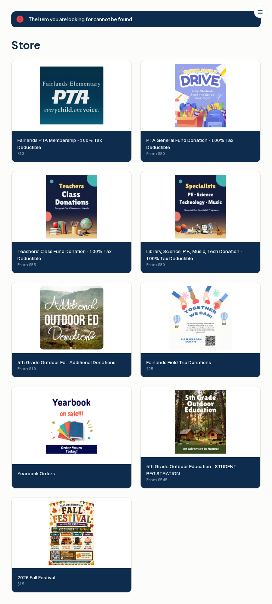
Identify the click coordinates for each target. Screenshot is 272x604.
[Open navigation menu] (260, 12)
